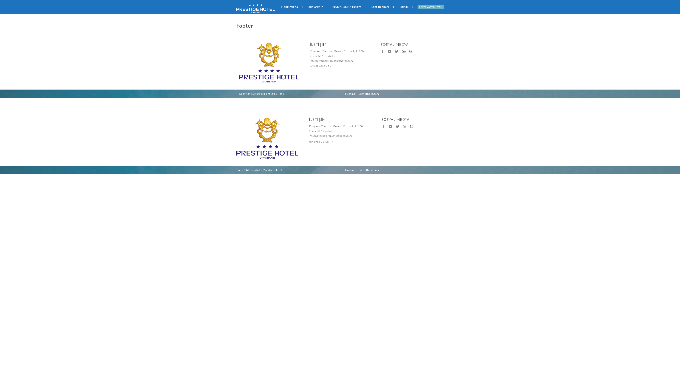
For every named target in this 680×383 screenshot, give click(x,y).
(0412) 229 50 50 (320, 65)
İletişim (403, 6)
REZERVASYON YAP (430, 7)
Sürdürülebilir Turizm (346, 6)
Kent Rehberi (380, 6)
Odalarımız (315, 6)
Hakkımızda (289, 6)
